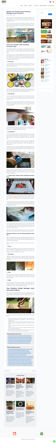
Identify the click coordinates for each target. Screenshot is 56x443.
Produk (25, 5)
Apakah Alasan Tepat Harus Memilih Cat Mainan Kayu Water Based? (19, 340)
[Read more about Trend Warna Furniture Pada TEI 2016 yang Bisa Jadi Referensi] (30, 405)
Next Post (34, 370)
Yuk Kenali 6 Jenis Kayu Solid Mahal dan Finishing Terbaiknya (18, 350)
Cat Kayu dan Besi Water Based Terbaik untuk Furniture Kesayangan (19, 359)
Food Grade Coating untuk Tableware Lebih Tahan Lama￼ (20, 408)
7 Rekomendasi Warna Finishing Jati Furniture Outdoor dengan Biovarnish (20, 357)
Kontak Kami (51, 5)
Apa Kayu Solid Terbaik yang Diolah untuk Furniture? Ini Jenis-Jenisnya (20, 349)
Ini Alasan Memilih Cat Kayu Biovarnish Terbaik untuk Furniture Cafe (19, 360)
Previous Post (7, 370)
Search (42, 12)
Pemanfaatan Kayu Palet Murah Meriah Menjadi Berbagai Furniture (19, 341)
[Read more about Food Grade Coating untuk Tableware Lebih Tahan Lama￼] (20, 403)
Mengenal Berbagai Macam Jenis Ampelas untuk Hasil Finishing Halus (20, 338)
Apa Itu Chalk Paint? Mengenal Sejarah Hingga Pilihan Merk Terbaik (19, 353)
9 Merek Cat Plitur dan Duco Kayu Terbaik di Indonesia (17, 354)
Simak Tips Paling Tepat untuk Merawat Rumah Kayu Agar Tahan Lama (29, 386)
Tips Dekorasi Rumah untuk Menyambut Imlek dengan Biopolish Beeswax (19, 386)
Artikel (30, 5)
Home (21, 5)
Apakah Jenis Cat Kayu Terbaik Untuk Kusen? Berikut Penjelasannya (19, 335)
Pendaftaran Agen (43, 5)
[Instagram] (50, 2)
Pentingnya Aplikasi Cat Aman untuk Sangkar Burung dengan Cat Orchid (10, 412)
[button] (32, 5)
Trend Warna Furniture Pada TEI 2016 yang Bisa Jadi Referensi (30, 412)
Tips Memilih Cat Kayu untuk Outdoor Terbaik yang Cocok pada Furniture (20, 356)
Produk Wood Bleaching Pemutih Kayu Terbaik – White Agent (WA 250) (10, 386)
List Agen (36, 5)
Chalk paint (8, 229)
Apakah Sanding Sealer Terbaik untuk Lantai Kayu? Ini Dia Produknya (19, 337)
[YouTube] (53, 2)
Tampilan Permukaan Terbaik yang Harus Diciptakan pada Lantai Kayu (20, 363)
